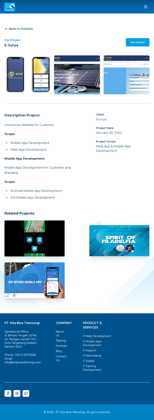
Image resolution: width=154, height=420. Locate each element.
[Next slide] (143, 75)
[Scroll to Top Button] (140, 406)
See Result (137, 42)
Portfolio (61, 346)
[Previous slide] (11, 75)
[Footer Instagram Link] (17, 393)
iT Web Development (97, 336)
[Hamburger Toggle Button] (145, 6)
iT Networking (92, 355)
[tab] (76, 91)
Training (61, 340)
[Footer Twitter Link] (26, 393)
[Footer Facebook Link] (8, 393)
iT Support (89, 350)
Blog (59, 351)
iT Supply (88, 361)
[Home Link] (10, 6)
